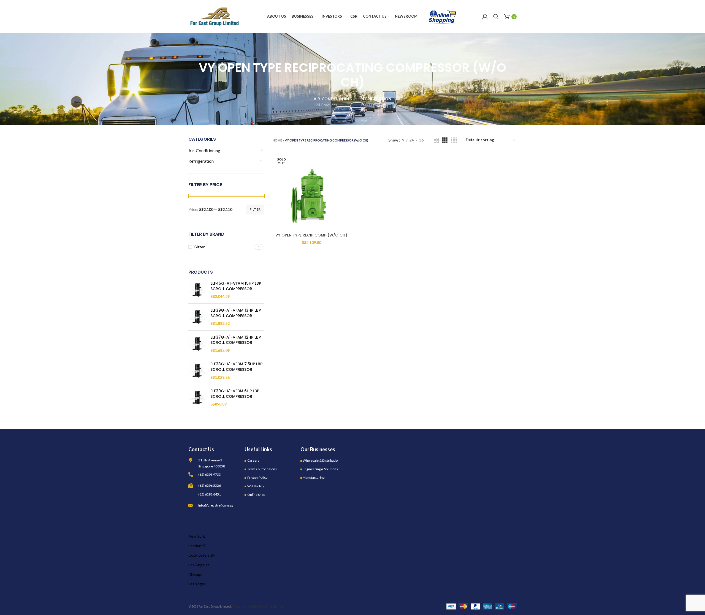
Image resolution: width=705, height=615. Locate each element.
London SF (197, 545)
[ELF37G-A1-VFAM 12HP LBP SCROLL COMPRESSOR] (197, 344)
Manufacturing (313, 477)
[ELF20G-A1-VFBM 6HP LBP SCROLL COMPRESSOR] (197, 397)
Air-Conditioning (204, 150)
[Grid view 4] (454, 140)
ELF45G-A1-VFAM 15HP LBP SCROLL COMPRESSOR (235, 286)
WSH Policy (255, 486)
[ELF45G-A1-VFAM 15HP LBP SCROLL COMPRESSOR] (197, 290)
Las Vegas (197, 583)
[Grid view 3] (445, 140)
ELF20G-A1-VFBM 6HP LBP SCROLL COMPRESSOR (234, 393)
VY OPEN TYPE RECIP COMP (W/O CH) (311, 235)
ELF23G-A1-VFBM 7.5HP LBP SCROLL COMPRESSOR (236, 366)
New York (196, 536)
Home (277, 140)
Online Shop (256, 494)
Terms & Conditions (262, 469)
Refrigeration (201, 161)
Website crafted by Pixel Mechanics (258, 606)
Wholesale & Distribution (321, 460)
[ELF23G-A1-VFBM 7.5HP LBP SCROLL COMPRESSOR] (197, 370)
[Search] (495, 16)
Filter (255, 209)
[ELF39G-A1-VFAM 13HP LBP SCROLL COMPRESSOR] (197, 317)
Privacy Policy (257, 477)
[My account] (484, 16)
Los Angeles (199, 564)
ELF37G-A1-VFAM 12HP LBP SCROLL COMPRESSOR (235, 340)
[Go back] (345, 52)
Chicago (195, 574)
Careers (253, 460)
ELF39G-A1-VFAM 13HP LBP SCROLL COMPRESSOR (235, 313)
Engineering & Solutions (320, 469)
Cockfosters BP (202, 555)
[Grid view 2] (436, 140)
